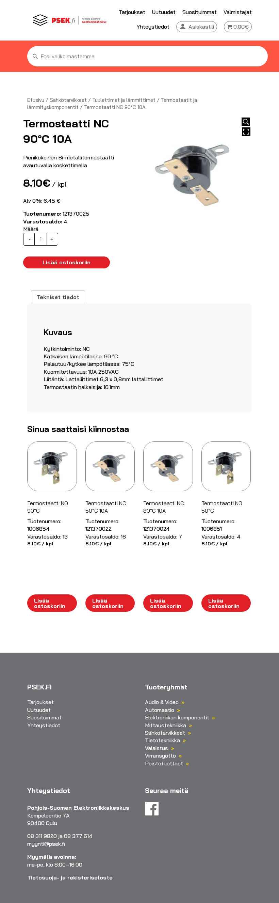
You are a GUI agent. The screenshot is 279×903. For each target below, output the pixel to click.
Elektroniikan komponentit (177, 717)
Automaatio (159, 709)
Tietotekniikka (162, 740)
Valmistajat (238, 12)
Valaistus (156, 748)
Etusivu (35, 100)
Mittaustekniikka (165, 725)
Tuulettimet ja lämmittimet (123, 100)
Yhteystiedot (152, 26)
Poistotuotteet (164, 763)
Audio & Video (162, 702)
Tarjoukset (132, 12)
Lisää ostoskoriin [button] (49, 603)
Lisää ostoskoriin (67, 262)
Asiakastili (201, 26)
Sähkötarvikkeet (68, 100)
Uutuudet (164, 12)
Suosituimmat (199, 12)
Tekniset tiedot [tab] (58, 297)
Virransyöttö (160, 755)
